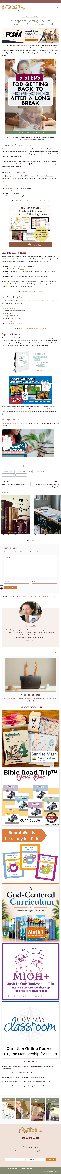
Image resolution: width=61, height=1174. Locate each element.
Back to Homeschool (8, 471)
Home (23, 17)
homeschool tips (21, 475)
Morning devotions (11, 188)
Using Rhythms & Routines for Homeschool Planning (32, 201)
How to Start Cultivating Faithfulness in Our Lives (15, 484)
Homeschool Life (34, 17)
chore (10, 186)
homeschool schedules (9, 475)
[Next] (58, 517)
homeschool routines (39, 471)
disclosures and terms (27, 139)
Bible (22, 269)
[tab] (27, 540)
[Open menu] (57, 7)
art (11, 321)
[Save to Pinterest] (1, 590)
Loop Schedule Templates (10, 423)
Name (7, 581)
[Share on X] (1, 587)
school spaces (28, 196)
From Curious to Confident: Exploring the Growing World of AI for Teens (24, 1086)
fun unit (11, 323)
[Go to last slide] (3, 517)
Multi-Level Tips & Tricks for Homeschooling (32, 328)
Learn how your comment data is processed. (41, 596)
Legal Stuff (29, 1168)
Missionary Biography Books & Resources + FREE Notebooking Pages (24, 1077)
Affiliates (22, 1168)
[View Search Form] (3, 1)
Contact (17, 1168)
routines (14, 178)
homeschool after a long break (24, 471)
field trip (12, 308)
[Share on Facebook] (1, 584)
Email (34, 581)
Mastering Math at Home (41, 534)
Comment (8, 557)
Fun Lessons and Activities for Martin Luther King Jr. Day (47, 484)
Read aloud (8, 191)
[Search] (55, 652)
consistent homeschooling (23, 411)
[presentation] (15, 514)
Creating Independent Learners (32, 291)
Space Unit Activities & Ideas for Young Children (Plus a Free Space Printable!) (26, 1081)
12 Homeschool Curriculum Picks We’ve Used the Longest (20, 1073)
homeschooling (24, 45)
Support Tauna (10, 1168)
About (3, 1168)
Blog (27, 17)
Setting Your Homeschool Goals (10, 534)
